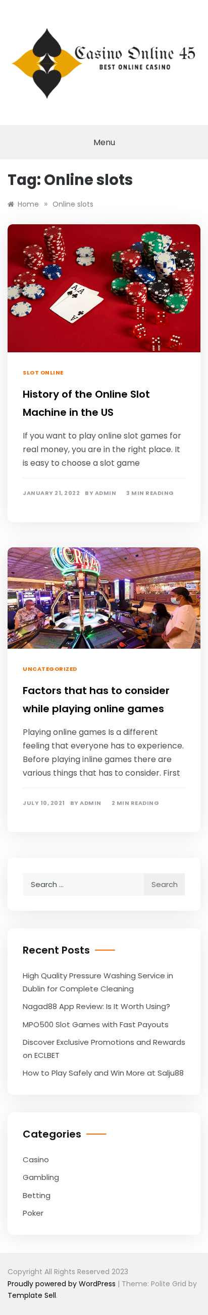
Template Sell (32, 1295)
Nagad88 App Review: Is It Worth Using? (96, 1006)
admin (106, 493)
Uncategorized (50, 669)
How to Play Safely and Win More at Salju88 (103, 1073)
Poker (33, 1213)
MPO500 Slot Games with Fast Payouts (96, 1024)
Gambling (41, 1177)
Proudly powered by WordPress (63, 1284)
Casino (36, 1159)
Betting (36, 1195)
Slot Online (43, 372)
